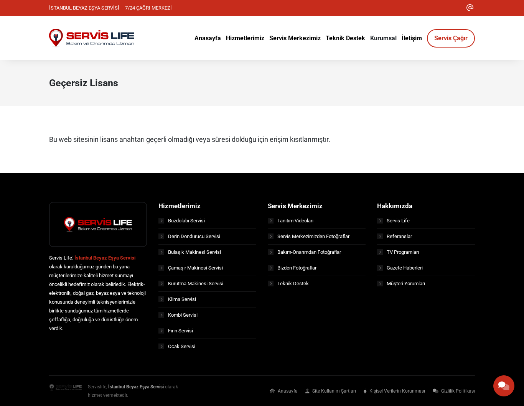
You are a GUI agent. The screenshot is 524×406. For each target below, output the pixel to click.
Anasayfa (287, 391)
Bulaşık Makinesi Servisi (194, 252)
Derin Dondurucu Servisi (194, 236)
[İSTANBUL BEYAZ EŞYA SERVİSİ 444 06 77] (91, 37)
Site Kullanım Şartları (333, 391)
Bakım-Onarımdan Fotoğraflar (309, 252)
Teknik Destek (293, 283)
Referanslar (399, 236)
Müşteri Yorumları (406, 283)
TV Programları (403, 252)
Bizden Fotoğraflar (296, 268)
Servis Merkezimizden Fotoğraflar (313, 236)
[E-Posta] (470, 8)
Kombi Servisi (183, 315)
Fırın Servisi (180, 331)
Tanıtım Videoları (295, 221)
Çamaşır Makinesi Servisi (195, 268)
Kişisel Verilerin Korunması (396, 391)
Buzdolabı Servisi (186, 221)
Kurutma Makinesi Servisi (195, 283)
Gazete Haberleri (405, 268)
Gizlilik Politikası (457, 391)
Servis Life (398, 221)
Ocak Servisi (181, 346)
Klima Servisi (182, 299)
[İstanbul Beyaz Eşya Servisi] (65, 391)
